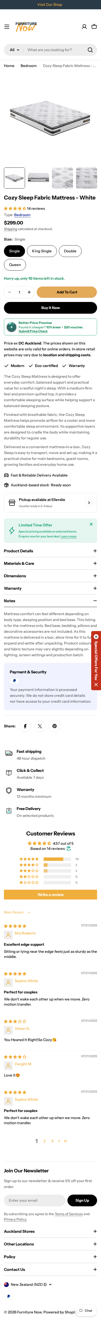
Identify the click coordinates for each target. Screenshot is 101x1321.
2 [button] (44, 1141)
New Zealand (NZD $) (29, 1284)
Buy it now (50, 307)
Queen (15, 264)
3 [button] (52, 1141)
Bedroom (29, 65)
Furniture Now (29, 1312)
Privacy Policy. (15, 1219)
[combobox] (50, 50)
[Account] (84, 27)
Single (14, 251)
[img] (15, 926)
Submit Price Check (33, 331)
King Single (42, 251)
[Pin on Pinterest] (55, 726)
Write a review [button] (51, 894)
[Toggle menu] (7, 27)
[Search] (90, 50)
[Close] (91, 524)
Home (9, 65)
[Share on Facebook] (25, 726)
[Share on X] (40, 726)
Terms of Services (69, 1214)
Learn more (68, 536)
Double (70, 251)
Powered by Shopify (60, 1312)
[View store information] (89, 503)
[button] (15, 208)
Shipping (10, 229)
